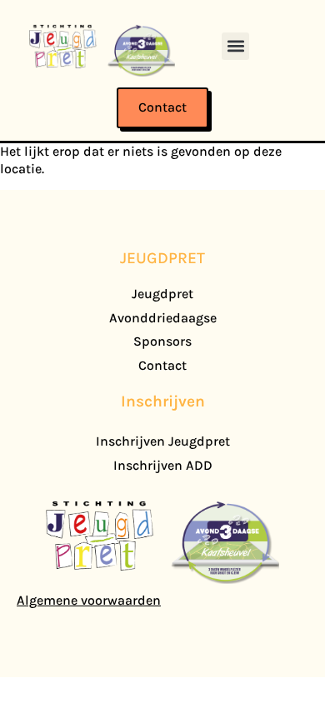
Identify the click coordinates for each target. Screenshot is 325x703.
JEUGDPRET (162, 257)
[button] (235, 46)
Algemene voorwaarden (89, 600)
